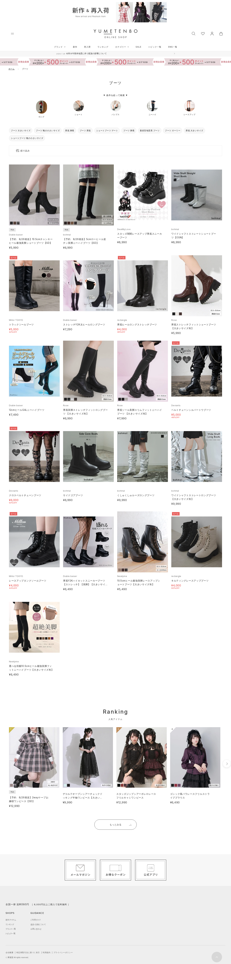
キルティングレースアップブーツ (190, 580)
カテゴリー (120, 47)
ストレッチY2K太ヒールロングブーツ (84, 324)
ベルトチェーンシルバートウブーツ (191, 409)
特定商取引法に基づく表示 (28, 952)
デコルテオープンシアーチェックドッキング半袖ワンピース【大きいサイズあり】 (82, 797)
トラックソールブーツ (21, 324)
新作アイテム (11, 920)
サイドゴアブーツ (73, 495)
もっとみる (115, 824)
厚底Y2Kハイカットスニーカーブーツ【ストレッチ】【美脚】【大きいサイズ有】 (85, 584)
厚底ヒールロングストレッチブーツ (137, 324)
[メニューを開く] (12, 34)
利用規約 (46, 952)
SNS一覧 (172, 47)
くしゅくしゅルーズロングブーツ (136, 495)
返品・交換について (38, 924)
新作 (75, 47)
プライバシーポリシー (63, 952)
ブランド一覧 (11, 929)
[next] (226, 764)
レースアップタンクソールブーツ (27, 580)
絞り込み (25, 151)
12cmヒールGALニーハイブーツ (26, 409)
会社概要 (9, 952)
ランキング (102, 47)
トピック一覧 (154, 47)
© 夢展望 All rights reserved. (17, 957)
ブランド (58, 47)
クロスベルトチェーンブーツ (25, 495)
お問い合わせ (35, 929)
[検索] (193, 33)
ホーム (11, 69)
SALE (138, 47)
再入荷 (87, 47)
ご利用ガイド (35, 920)
